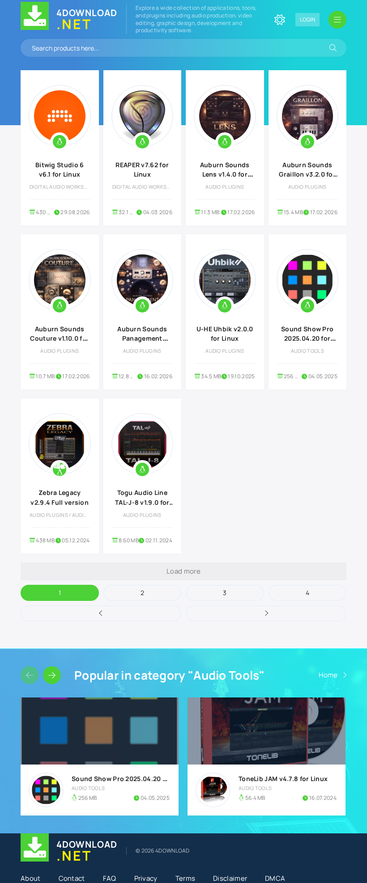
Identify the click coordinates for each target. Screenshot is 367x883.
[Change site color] (279, 19)
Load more (183, 571)
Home (328, 675)
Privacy (146, 878)
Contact (72, 878)
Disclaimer (230, 878)
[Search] (333, 48)
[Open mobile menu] (337, 20)
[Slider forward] (52, 675)
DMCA (275, 878)
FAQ (109, 878)
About (31, 878)
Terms (185, 878)
